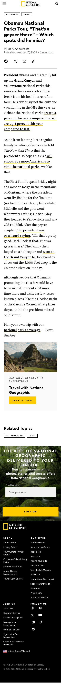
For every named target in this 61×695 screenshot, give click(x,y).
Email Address (13, 484)
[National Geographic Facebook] (40, 608)
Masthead (35, 588)
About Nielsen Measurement (10, 572)
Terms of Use (9, 542)
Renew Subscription (13, 617)
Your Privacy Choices (13, 578)
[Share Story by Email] (24, 61)
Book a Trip (35, 551)
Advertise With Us (39, 597)
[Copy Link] (33, 61)
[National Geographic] (30, 3)
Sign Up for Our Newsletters (10, 635)
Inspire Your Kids (38, 560)
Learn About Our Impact (42, 579)
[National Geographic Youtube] (40, 615)
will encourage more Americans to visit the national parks (28, 162)
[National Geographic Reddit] (33, 629)
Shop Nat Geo (37, 565)
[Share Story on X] (15, 61)
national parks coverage (22, 330)
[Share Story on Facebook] (6, 61)
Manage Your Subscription (9, 623)
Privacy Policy (10, 547)
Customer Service (12, 613)
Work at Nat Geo (11, 629)
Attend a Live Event (40, 547)
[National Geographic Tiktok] (41, 622)
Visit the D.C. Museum (40, 570)
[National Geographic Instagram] (32, 608)
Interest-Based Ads (12, 566)
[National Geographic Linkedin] (33, 622)
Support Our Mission (40, 583)
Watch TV (35, 574)
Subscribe (8, 608)
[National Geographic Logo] (15, 529)
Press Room (36, 593)
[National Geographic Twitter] (32, 615)
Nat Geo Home (37, 542)
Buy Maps (35, 556)
